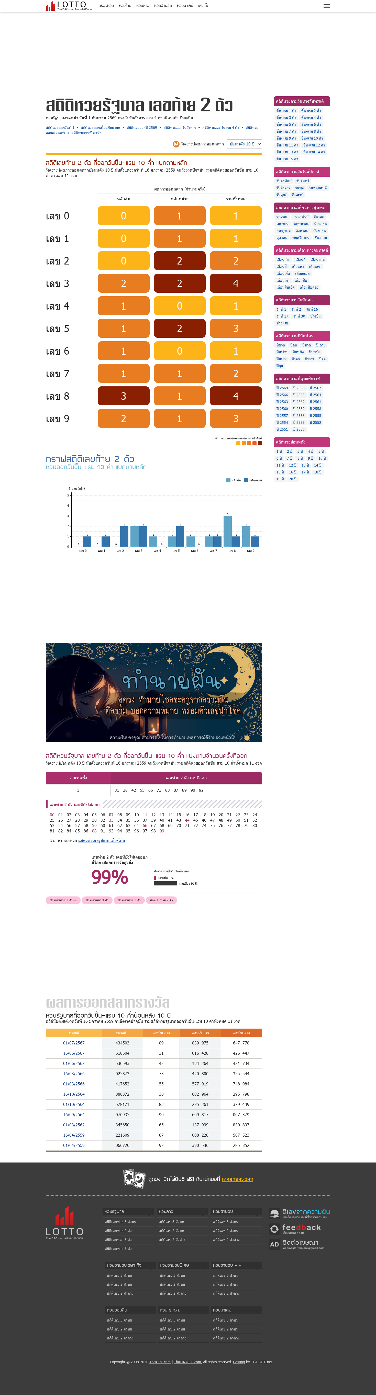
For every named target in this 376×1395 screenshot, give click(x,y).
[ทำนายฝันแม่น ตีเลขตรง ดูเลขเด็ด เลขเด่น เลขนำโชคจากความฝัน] (299, 1213)
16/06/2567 (74, 1053)
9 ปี (310, 458)
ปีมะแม (281, 358)
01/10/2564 (74, 1104)
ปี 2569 (282, 387)
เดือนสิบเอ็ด (286, 287)
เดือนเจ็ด (283, 273)
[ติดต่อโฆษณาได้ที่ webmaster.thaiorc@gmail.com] (299, 1244)
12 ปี (292, 465)
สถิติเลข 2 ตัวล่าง (172, 1239)
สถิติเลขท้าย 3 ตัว (129, 900)
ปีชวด (281, 345)
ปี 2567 (315, 387)
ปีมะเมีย (314, 352)
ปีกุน (280, 365)
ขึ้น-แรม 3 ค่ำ (286, 117)
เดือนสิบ (301, 280)
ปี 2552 (315, 422)
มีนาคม (319, 216)
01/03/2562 (74, 1124)
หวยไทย (125, 5)
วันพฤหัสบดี (318, 187)
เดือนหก (315, 266)
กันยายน (319, 230)
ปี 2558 (315, 408)
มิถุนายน (320, 223)
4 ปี (310, 451)
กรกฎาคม (284, 230)
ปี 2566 (282, 394)
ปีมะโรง (282, 352)
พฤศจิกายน (300, 237)
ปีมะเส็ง (298, 352)
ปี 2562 (299, 401)
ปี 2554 (282, 422)
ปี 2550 (299, 429)
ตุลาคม (282, 237)
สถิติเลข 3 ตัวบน (171, 1221)
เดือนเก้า (283, 280)
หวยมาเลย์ (185, 5)
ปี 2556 (299, 415)
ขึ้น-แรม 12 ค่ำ (314, 145)
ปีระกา (309, 358)
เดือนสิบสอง (309, 287)
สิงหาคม (302, 230)
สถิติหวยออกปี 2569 (142, 127)
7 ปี (289, 458)
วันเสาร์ (297, 194)
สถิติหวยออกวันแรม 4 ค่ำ (220, 127)
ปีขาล (306, 345)
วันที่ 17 (282, 316)
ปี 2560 (282, 408)
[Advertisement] (188, 52)
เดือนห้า (298, 266)
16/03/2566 (74, 1073)
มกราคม (282, 216)
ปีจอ (322, 358)
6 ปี (279, 458)
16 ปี (292, 472)
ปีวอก (296, 358)
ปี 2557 (282, 415)
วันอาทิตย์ (284, 180)
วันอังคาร (283, 187)
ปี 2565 (299, 394)
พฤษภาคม (301, 223)
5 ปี (321, 451)
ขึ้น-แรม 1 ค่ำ (286, 110)
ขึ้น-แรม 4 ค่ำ (311, 117)
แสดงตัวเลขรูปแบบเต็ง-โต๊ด (101, 840)
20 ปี (292, 479)
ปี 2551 (282, 429)
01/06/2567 (74, 1063)
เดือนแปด (302, 273)
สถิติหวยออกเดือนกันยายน (100, 127)
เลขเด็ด (203, 5)
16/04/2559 (74, 1135)
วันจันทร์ (302, 180)
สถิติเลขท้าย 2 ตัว (161, 900)
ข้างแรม (282, 323)
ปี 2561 (315, 401)
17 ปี (305, 472)
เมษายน (283, 223)
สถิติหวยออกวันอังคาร (179, 127)
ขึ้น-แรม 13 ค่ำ (287, 152)
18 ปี (318, 472)
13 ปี (305, 465)
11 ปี (280, 465)
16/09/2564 (74, 1114)
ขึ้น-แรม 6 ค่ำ (311, 124)
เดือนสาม (318, 259)
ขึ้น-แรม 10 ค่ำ (312, 138)
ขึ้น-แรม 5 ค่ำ (286, 124)
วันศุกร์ (281, 194)
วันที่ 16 (312, 309)
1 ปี (279, 451)
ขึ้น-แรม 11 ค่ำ (287, 145)
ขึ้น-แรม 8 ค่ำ (311, 131)
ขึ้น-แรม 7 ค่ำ (286, 131)
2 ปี (289, 451)
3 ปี (300, 451)
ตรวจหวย (106, 5)
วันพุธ (299, 187)
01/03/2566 (74, 1083)
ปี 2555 (315, 415)
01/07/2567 (74, 1042)
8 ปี (300, 458)
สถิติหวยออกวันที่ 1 (60, 127)
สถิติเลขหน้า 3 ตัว (97, 900)
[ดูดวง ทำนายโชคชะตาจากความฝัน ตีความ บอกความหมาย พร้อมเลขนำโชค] (154, 692)
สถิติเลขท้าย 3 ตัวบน (63, 900)
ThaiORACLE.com (187, 1361)
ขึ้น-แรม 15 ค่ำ (287, 158)
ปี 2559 (299, 408)
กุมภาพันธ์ (300, 216)
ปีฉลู (293, 345)
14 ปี (318, 465)
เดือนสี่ (282, 266)
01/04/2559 (74, 1145)
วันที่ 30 (299, 316)
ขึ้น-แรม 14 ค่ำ (314, 152)
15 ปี (280, 472)
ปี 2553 (299, 422)
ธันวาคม (321, 237)
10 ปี (322, 458)
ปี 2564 (315, 394)
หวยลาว (142, 5)
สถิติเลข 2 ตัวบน (171, 1230)
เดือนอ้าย (283, 259)
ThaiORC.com (160, 1361)
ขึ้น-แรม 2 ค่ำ (311, 110)
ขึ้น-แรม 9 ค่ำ (286, 138)
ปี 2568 (299, 387)
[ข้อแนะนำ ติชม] (299, 1228)
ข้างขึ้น (315, 316)
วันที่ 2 (296, 309)
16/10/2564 (74, 1094)
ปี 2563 (282, 401)
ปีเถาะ (320, 345)
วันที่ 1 (281, 309)
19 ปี (280, 479)
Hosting (239, 1361)
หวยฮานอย (163, 5)
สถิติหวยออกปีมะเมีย (86, 132)
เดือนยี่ (300, 259)
